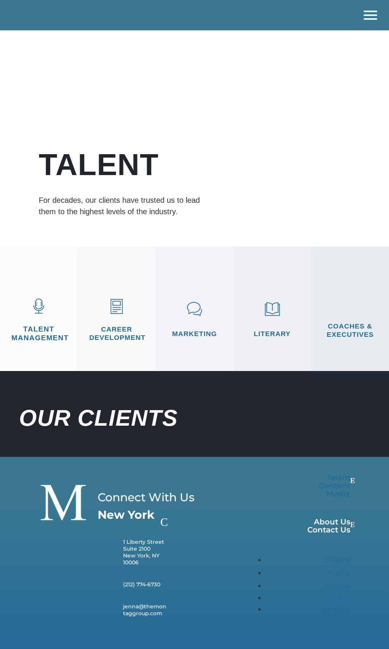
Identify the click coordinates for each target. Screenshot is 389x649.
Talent (338, 478)
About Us (332, 522)
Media (338, 494)
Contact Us (328, 530)
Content (334, 486)
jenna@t (134, 606)
